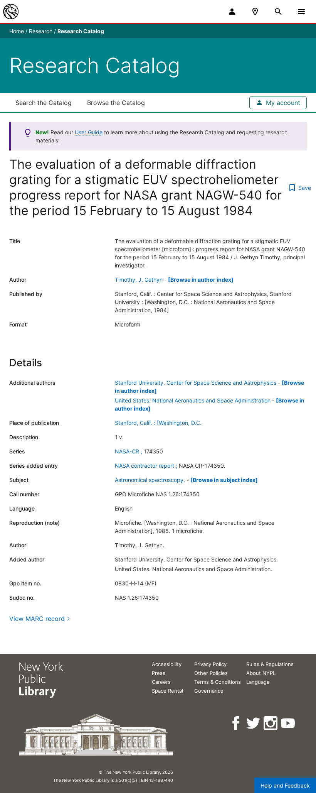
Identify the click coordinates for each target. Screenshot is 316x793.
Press (158, 673)
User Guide (89, 132)
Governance (209, 691)
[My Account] (232, 11)
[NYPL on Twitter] (253, 723)
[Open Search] (278, 11)
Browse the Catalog (116, 103)
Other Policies (211, 673)
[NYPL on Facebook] (236, 723)
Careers (161, 682)
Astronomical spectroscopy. (150, 480)
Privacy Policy (210, 664)
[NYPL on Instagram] (271, 723)
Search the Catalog (43, 103)
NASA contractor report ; (146, 465)
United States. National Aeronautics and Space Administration (193, 400)
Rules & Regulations (270, 664)
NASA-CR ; (128, 451)
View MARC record (37, 618)
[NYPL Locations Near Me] (255, 11)
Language (258, 682)
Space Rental (167, 691)
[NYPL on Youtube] (288, 723)
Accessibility (167, 664)
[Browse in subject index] (224, 480)
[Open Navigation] (301, 11)
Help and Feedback (285, 785)
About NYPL (261, 673)
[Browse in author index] (201, 279)
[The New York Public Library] (10, 11)
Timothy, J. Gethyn (139, 279)
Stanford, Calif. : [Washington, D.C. (158, 422)
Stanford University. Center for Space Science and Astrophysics (195, 382)
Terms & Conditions (217, 682)
